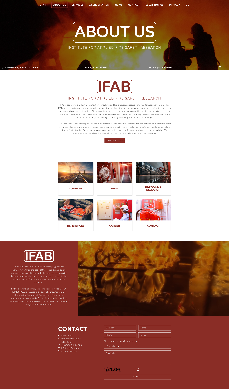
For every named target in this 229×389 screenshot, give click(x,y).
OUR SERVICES (115, 140)
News (118, 5)
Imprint (64, 351)
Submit (137, 377)
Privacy (174, 5)
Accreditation (99, 5)
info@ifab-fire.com (162, 67)
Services (77, 5)
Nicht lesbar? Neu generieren (138, 369)
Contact (134, 5)
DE (187, 5)
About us (59, 5)
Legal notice (155, 5)
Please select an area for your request (121, 341)
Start (44, 5)
